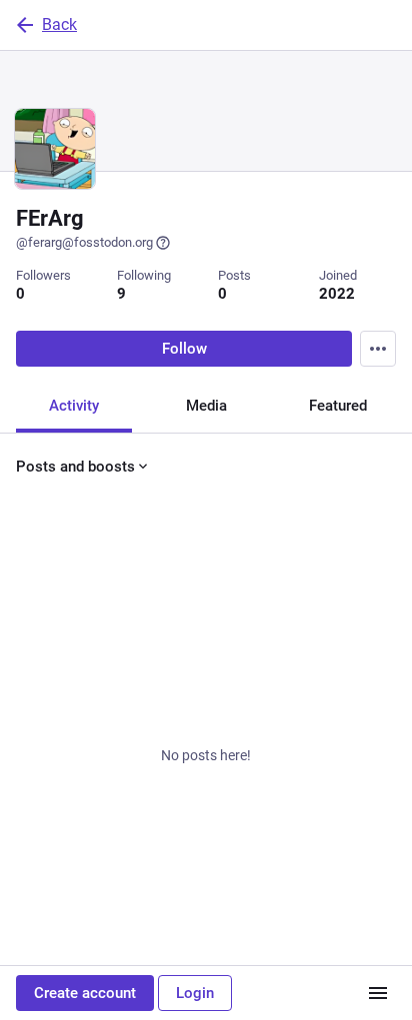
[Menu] (378, 349)
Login (195, 993)
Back (59, 24)
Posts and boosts (75, 467)
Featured (338, 406)
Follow (184, 349)
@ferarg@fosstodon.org (84, 242)
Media (206, 406)
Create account (85, 993)
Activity (74, 406)
